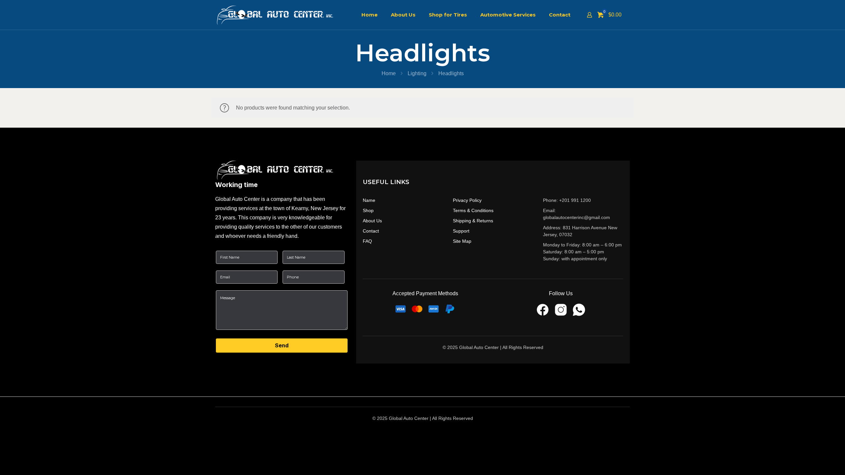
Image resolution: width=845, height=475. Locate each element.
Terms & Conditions (473, 210)
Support (461, 231)
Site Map (462, 241)
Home (389, 73)
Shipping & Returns (473, 220)
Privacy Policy (467, 200)
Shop (368, 210)
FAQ (367, 241)
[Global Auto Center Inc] (279, 15)
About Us (372, 220)
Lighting (417, 73)
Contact (371, 231)
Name (369, 200)
